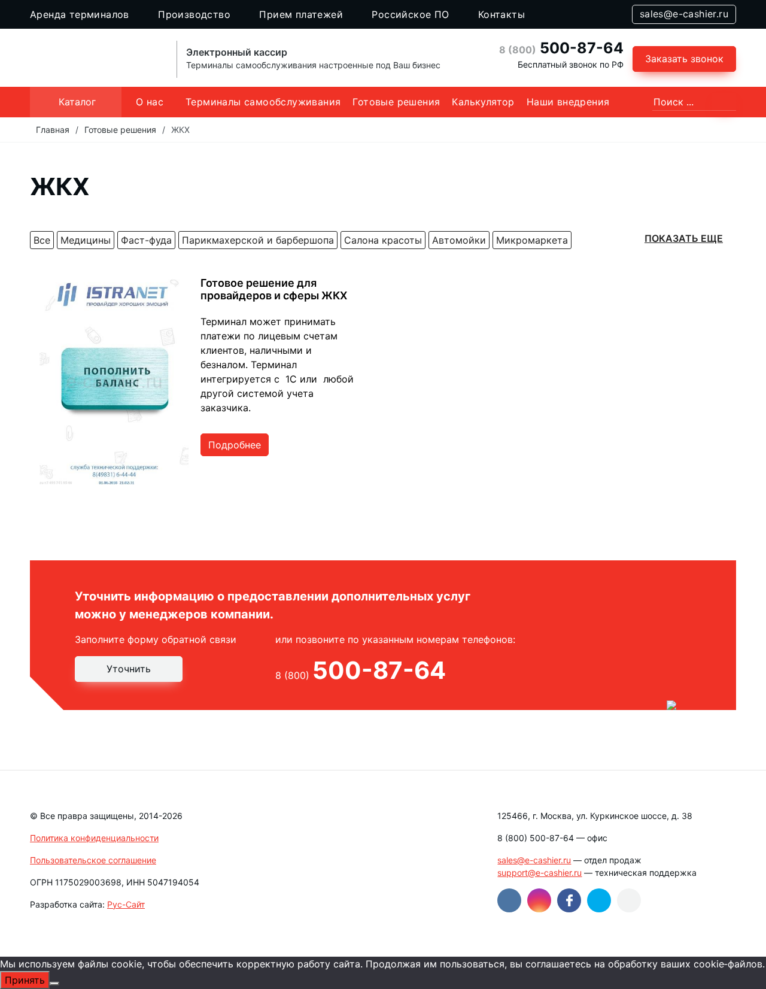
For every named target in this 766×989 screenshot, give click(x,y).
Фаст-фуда (146, 240)
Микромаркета (532, 240)
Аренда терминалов (79, 14)
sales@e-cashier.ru (684, 14)
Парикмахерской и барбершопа (258, 240)
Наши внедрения (568, 102)
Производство (194, 14)
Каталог (77, 102)
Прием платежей (301, 14)
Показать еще (684, 238)
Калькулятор (483, 102)
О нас (149, 102)
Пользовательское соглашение (93, 860)
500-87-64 (561, 48)
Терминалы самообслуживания (263, 102)
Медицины (85, 240)
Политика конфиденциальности (94, 838)
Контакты (501, 14)
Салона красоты (383, 240)
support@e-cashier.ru (539, 872)
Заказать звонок (684, 59)
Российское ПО (410, 14)
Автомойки (459, 240)
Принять (25, 980)
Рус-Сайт (126, 904)
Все (42, 240)
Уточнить (129, 669)
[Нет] (54, 983)
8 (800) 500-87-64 (535, 838)
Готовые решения (396, 102)
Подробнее (234, 445)
